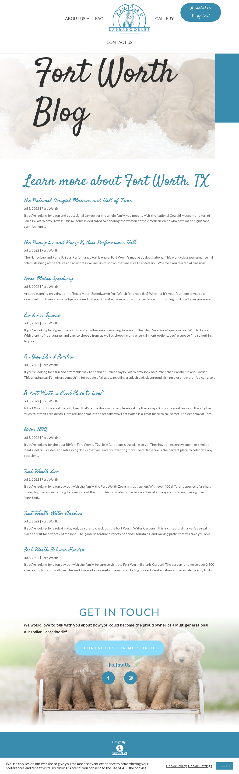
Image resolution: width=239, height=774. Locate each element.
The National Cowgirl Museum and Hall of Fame (78, 200)
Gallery (164, 18)
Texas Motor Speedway (48, 278)
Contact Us (119, 42)
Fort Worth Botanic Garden (54, 549)
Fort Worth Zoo (41, 471)
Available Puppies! (201, 12)
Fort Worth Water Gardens (53, 513)
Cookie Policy (176, 766)
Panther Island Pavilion (49, 357)
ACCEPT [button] (224, 766)
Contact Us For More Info (119, 648)
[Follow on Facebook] (108, 677)
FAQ (99, 18)
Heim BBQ (35, 429)
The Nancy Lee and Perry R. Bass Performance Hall (80, 242)
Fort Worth (50, 208)
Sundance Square (42, 315)
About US (75, 18)
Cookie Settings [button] (200, 766)
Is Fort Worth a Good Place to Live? (63, 393)
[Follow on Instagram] (130, 677)
